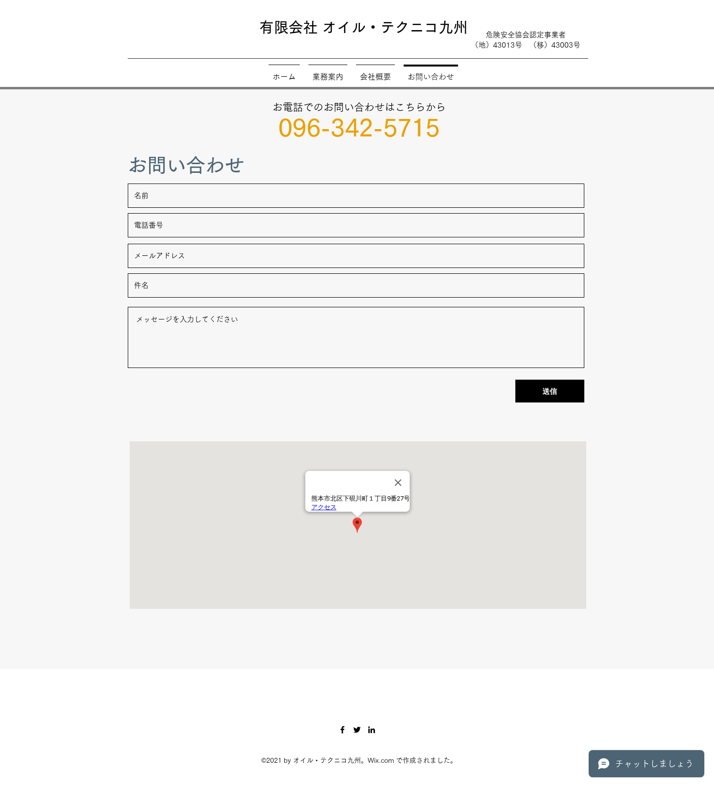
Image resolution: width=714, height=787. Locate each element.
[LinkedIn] (371, 730)
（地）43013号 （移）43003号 (525, 45)
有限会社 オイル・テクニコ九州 (363, 27)
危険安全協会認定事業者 (526, 34)
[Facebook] (342, 730)
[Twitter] (357, 730)
